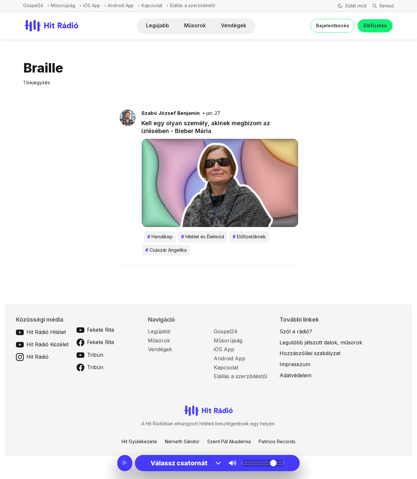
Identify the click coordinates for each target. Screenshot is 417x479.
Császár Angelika (166, 250)
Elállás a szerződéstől (192, 5)
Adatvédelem (295, 375)
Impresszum (295, 364)
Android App (121, 5)
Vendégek (233, 25)
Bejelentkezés (332, 25)
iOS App (91, 5)
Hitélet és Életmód (202, 236)
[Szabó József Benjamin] (128, 117)
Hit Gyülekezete (139, 441)
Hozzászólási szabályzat (310, 353)
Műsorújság (63, 5)
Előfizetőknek (249, 236)
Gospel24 (33, 5)
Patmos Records (277, 441)
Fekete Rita (100, 329)
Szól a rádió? (296, 331)
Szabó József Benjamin (170, 113)
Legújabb (157, 25)
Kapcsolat (151, 5)
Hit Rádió (37, 356)
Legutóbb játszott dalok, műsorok (321, 342)
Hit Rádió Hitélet (46, 332)
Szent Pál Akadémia (229, 441)
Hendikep (160, 236)
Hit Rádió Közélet (47, 344)
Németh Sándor (182, 441)
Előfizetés (375, 25)
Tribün (95, 355)
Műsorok (195, 25)
